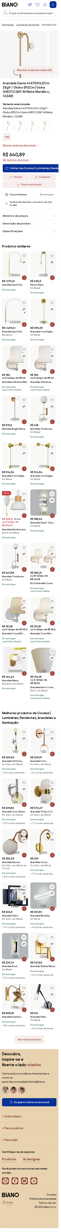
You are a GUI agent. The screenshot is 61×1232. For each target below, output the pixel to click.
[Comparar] (24, 262)
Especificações (13, 231)
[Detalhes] (24, 277)
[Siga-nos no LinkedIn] (33, 1181)
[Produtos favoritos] (37, 4)
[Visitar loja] (23, 54)
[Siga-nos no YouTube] (24, 1181)
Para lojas (11, 1139)
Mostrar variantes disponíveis (19, 145)
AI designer (31, 1159)
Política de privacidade (43, 1198)
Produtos (9, 1159)
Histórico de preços (15, 215)
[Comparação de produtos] (30, 4)
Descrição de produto (17, 223)
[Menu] (53, 4)
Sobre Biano (13, 1116)
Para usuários (14, 1128)
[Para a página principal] (10, 4)
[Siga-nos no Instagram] (5, 1181)
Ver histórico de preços (16, 160)
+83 (6, 137)
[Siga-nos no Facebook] (15, 1181)
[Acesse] (45, 4)
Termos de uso (47, 1202)
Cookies (51, 1194)
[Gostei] (24, 255)
